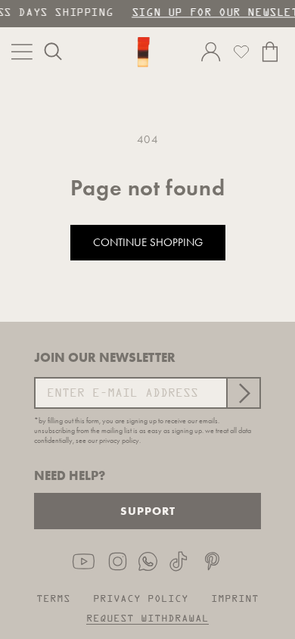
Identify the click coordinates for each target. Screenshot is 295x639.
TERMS (53, 599)
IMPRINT (235, 599)
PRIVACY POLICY (140, 599)
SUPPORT (147, 510)
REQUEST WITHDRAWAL (147, 619)
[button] (53, 51)
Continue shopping (148, 242)
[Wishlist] (241, 51)
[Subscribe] (242, 393)
